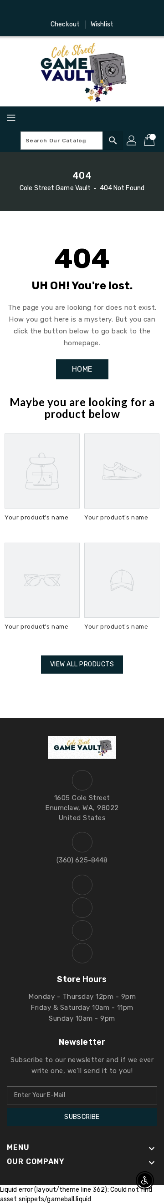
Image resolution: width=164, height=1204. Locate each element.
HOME (82, 369)
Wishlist (102, 24)
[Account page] (132, 140)
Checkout (65, 24)
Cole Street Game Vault (55, 188)
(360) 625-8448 (82, 860)
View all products (82, 664)
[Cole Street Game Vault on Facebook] (56, 10)
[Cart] (150, 140)
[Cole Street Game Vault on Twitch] (108, 10)
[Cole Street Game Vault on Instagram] (73, 10)
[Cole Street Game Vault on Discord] (90, 10)
